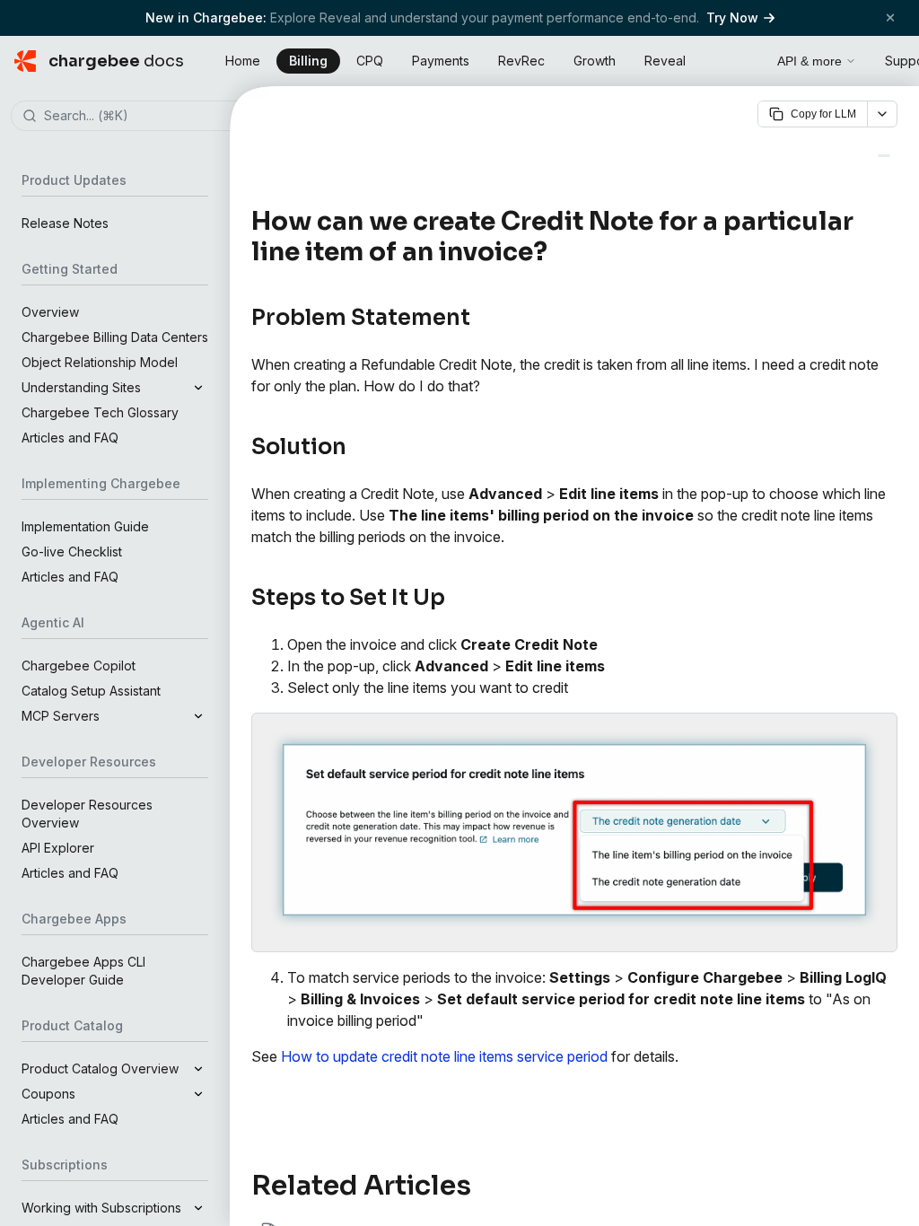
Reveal (665, 60)
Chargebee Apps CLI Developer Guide (83, 970)
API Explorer (58, 847)
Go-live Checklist (72, 551)
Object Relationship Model (100, 362)
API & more (809, 61)
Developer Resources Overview (87, 813)
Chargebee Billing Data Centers (115, 337)
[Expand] (198, 388)
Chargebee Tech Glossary (100, 412)
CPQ (369, 60)
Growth (594, 60)
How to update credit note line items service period (444, 1056)
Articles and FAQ (70, 437)
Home (242, 60)
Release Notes (65, 223)
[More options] (882, 114)
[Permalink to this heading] (557, 252)
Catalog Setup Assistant (91, 690)
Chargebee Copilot (79, 665)
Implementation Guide (85, 526)
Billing (308, 60)
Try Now (732, 17)
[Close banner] (890, 17)
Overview (50, 312)
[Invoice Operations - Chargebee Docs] (884, 155)
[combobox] (142, 117)
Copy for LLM (823, 114)
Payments (440, 60)
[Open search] (743, 58)
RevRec (521, 60)
